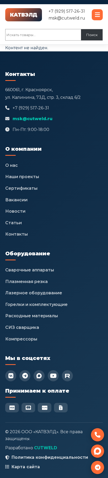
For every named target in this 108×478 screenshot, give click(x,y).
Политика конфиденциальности (50, 457)
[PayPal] (44, 407)
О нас (11, 165)
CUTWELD (45, 447)
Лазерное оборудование (33, 292)
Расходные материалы (31, 315)
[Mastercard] (28, 407)
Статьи (13, 222)
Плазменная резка (26, 281)
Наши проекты (22, 176)
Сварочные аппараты (29, 269)
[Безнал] (61, 407)
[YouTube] (53, 375)
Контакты (16, 234)
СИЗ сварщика (22, 327)
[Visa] (12, 407)
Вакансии (16, 199)
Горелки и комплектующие (36, 304)
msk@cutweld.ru (66, 18)
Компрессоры (21, 339)
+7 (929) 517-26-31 (66, 11)
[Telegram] (24, 375)
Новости (15, 211)
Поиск (92, 35)
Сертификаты (21, 188)
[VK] (10, 375)
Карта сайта (26, 466)
